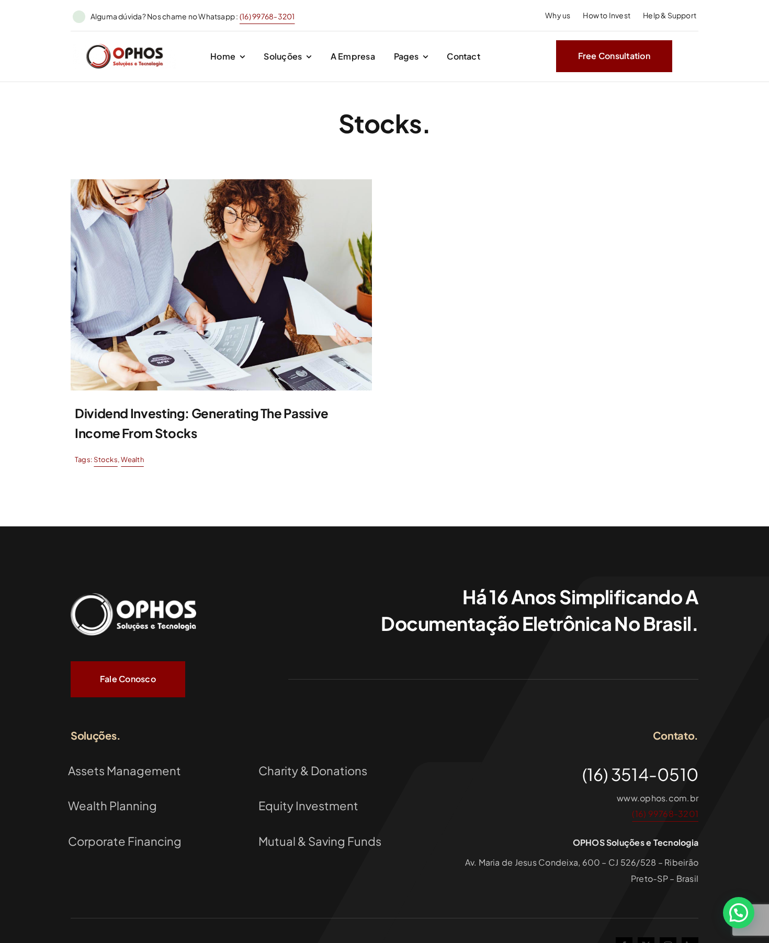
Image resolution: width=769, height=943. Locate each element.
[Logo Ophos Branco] (133, 593)
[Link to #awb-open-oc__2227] (689, 56)
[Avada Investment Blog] (221, 183)
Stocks (105, 459)
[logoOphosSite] (124, 47)
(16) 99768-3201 (267, 16)
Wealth (132, 459)
